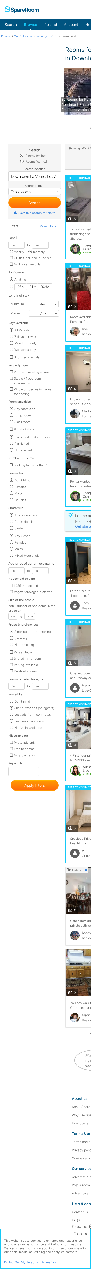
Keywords (15, 764)
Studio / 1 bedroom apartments (27, 381)
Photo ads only (24, 742)
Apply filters (34, 785)
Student (19, 528)
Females (20, 487)
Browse (30, 24)
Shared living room (27, 658)
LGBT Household (26, 585)
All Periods (22, 330)
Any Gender (23, 536)
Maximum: (17, 313)
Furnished (21, 443)
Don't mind (22, 701)
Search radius (34, 186)
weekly (19, 252)
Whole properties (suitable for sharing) (32, 391)
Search (11, 24)
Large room (22, 415)
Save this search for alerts (36, 213)
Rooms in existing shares (32, 372)
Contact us (80, 1212)
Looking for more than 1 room (35, 465)
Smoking (20, 638)
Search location (35, 169)
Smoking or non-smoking (32, 631)
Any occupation (25, 515)
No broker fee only (27, 264)
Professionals (24, 521)
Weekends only (25, 350)
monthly (39, 252)
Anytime (20, 279)
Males (18, 493)
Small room (22, 422)
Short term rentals (26, 357)
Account (71, 24)
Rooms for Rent (35, 155)
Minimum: (17, 304)
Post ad (50, 24)
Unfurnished (23, 450)
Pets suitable (23, 652)
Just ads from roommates (32, 714)
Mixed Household (27, 555)
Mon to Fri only (25, 343)
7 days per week (26, 336)
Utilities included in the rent (33, 258)
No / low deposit (25, 755)
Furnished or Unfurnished (32, 437)
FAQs (76, 1220)
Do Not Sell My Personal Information (30, 1262)
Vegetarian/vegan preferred (33, 592)
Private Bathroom (26, 429)
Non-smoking (24, 645)
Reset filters (48, 226)
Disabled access (25, 671)
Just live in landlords (29, 721)
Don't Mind (22, 480)
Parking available (26, 665)
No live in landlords (28, 727)
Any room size (24, 409)
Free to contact (24, 749)
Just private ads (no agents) (34, 708)
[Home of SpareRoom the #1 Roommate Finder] (22, 9)
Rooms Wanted (36, 161)
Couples (20, 500)
